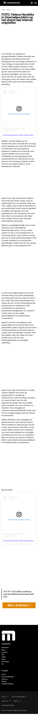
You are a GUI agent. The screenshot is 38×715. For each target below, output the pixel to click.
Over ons (3, 674)
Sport (2, 654)
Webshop (3, 681)
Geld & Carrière (5, 661)
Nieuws (3, 650)
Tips (2, 664)
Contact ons (4, 679)
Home (2, 9)
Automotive (4, 652)
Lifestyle (8, 9)
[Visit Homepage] (12, 3)
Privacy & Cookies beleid (7, 676)
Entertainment (5, 647)
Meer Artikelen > (19, 605)
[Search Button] (36, 3)
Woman (14, 9)
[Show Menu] (32, 3)
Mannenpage (23, 710)
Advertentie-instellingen (7, 683)
